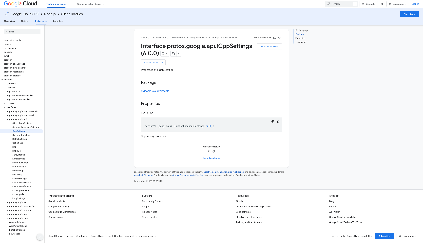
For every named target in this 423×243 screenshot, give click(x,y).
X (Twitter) (335, 212)
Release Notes (149, 212)
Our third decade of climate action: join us (135, 236)
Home (144, 37)
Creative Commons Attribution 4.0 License (224, 172)
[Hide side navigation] (40, 237)
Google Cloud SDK (25, 14)
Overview (9, 21)
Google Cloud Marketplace (62, 212)
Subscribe (384, 236)
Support (146, 206)
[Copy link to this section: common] (157, 113)
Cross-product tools (89, 3)
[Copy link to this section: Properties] (164, 104)
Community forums (152, 201)
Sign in (415, 4)
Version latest (154, 62)
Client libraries (72, 14)
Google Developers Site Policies (187, 175)
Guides (25, 21)
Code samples (243, 212)
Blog (331, 201)
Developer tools (177, 37)
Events (332, 206)
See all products (56, 201)
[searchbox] (22, 31)
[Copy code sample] (278, 121)
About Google (55, 236)
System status (149, 217)
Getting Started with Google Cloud (253, 206)
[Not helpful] (279, 37)
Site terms (82, 236)
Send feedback (269, 46)
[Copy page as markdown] (173, 54)
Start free (409, 14)
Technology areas (56, 3)
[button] (21, 80)
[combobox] (341, 4)
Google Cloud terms (101, 236)
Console (370, 3)
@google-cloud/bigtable (155, 91)
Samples (58, 21)
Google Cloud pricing (59, 206)
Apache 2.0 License (143, 175)
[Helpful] (274, 37)
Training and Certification (249, 222)
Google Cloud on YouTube (342, 217)
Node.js (50, 14)
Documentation (158, 37)
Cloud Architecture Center (249, 217)
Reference (41, 21)
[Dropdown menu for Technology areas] (70, 4)
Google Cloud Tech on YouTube (345, 222)
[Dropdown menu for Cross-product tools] (105, 4)
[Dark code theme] (272, 121)
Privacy (69, 236)
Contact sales (55, 217)
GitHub (239, 201)
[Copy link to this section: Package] (159, 83)
